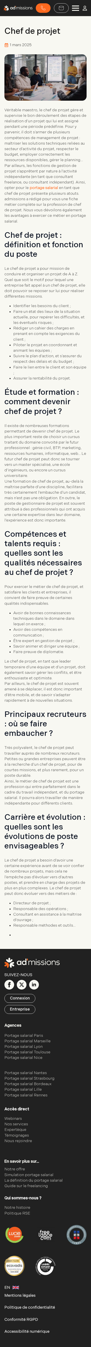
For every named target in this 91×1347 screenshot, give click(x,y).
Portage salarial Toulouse (27, 1052)
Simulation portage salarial (28, 1175)
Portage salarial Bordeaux (27, 1084)
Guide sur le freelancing (26, 1186)
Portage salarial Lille (23, 1089)
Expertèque (15, 1129)
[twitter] (22, 985)
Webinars (13, 1118)
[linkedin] (34, 985)
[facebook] (9, 985)
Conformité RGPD (21, 1319)
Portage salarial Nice (23, 1057)
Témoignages (16, 1135)
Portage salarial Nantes (25, 1073)
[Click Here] (43, 8)
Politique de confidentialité (29, 1307)
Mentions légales (20, 1295)
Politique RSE (17, 1213)
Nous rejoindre (18, 1141)
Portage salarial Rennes (25, 1095)
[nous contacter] (61, 8)
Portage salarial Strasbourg (29, 1078)
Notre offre (14, 1169)
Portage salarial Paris (23, 1035)
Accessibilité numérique (26, 1331)
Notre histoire (17, 1207)
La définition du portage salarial (33, 1180)
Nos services (16, 1124)
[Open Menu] (75, 8)
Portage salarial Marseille (27, 1041)
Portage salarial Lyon (23, 1046)
